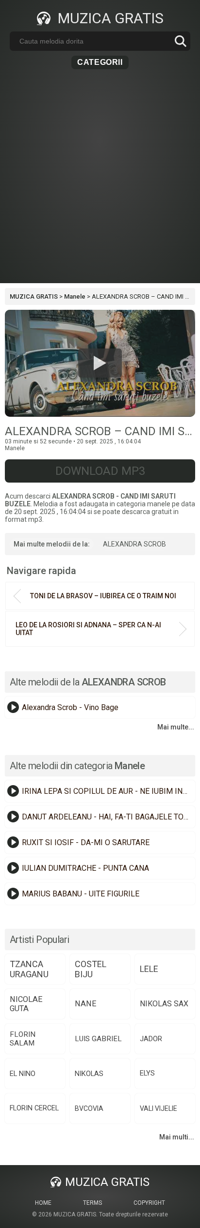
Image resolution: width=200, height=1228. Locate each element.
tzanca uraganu (29, 969)
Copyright (149, 1202)
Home (43, 1202)
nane (86, 1003)
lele (149, 969)
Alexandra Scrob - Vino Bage (70, 707)
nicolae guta (26, 1004)
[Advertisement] (100, 183)
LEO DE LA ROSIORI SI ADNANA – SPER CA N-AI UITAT (88, 629)
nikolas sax (164, 1003)
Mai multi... (176, 1137)
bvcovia (89, 1108)
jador (151, 1038)
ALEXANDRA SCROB (134, 544)
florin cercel (34, 1108)
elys (147, 1073)
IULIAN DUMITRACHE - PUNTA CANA (85, 868)
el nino (22, 1073)
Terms (92, 1202)
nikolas (89, 1073)
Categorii (99, 62)
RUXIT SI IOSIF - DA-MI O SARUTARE (86, 842)
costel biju (90, 969)
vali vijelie (158, 1108)
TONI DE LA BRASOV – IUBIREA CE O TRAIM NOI (103, 596)
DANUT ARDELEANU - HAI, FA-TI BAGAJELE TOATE (107, 816)
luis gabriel (98, 1038)
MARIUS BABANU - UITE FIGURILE (80, 893)
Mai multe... (175, 727)
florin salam (22, 1038)
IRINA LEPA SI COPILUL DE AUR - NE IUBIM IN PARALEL (107, 791)
